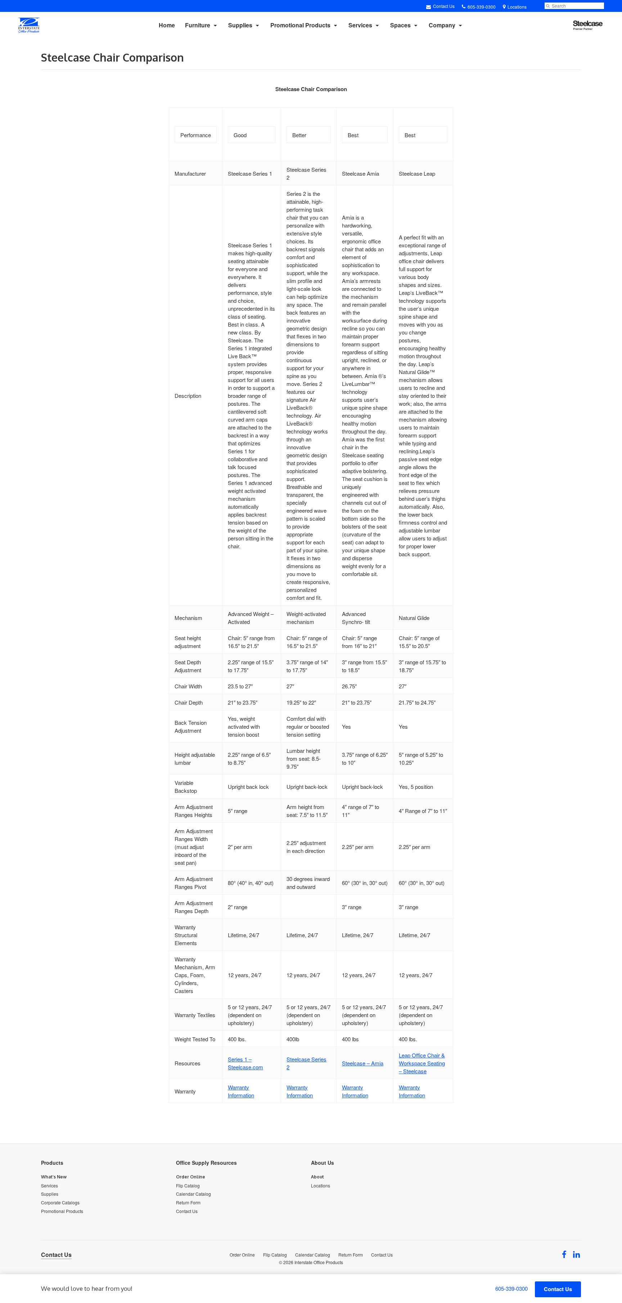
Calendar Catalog (193, 1194)
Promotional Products (300, 25)
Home (167, 25)
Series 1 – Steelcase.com (245, 1063)
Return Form (188, 1202)
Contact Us (443, 6)
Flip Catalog (188, 1185)
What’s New (54, 1177)
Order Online (190, 1177)
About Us (322, 1162)
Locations (320, 1185)
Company (442, 25)
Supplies (240, 25)
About (317, 1177)
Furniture (197, 25)
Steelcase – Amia (362, 1063)
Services (360, 25)
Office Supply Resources (206, 1162)
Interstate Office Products (318, 1262)
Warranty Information (241, 1091)
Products (52, 1162)
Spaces (400, 25)
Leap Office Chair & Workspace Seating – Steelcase (422, 1063)
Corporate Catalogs (60, 1202)
